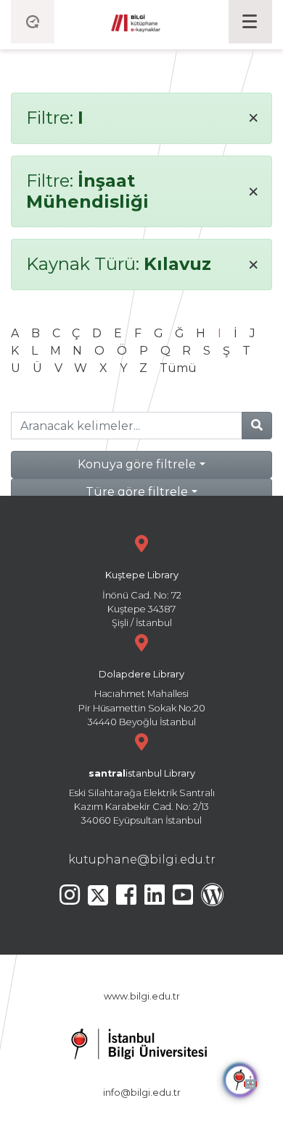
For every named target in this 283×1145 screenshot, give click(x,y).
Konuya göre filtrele (137, 464)
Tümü (178, 368)
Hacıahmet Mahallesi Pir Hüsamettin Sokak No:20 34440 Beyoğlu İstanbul (141, 698)
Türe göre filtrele (137, 492)
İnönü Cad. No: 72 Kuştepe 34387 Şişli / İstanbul (141, 599)
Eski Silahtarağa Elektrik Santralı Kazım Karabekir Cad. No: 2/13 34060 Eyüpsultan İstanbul (142, 797)
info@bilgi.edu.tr (142, 1092)
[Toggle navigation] (250, 21)
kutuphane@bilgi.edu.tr (142, 859)
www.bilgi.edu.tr (142, 996)
